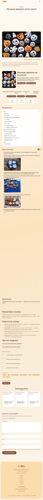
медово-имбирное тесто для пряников (11, 316)
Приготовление (22, 102)
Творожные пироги (36, 374)
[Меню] (40, 1)
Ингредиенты (12, 102)
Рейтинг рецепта (5, 418)
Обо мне (21, 479)
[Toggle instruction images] (39, 149)
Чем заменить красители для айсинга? (11, 346)
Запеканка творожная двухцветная (34, 402)
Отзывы (21, 483)
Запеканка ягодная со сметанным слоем (8, 402)
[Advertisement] (21, 22)
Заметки (30, 102)
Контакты (21, 481)
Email (3, 439)
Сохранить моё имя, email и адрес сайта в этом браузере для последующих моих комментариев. (21, 449)
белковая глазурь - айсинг (27, 316)
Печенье (21, 6)
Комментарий (5, 421)
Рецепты (21, 477)
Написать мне (6, 383)
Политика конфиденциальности (21, 489)
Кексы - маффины (23, 374)
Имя (3, 434)
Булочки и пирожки (15, 374)
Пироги (29, 374)
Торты (9, 374)
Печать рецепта (21, 83)
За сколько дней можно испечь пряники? (12, 343)
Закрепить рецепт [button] (31, 83)
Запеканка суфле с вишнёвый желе (21, 402)
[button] (39, 111)
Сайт (3, 444)
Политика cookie (21, 490)
